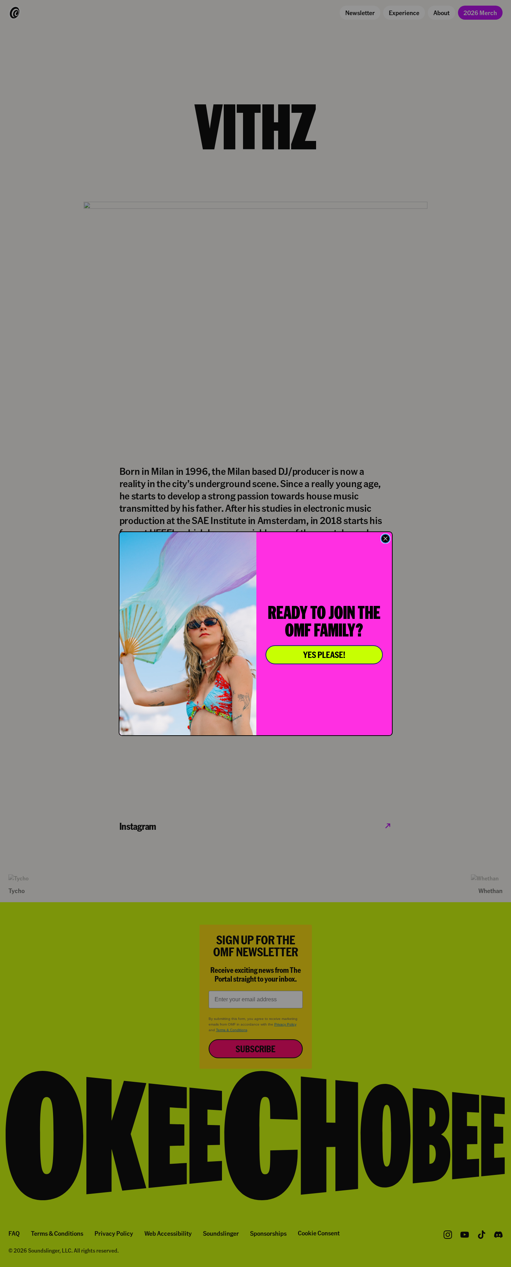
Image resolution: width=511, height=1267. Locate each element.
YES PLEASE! (324, 654)
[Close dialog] (385, 538)
